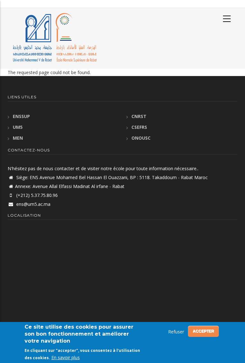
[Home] (53, 38)
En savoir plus (65, 357)
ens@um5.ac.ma (32, 204)
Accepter (203, 331)
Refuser (176, 332)
